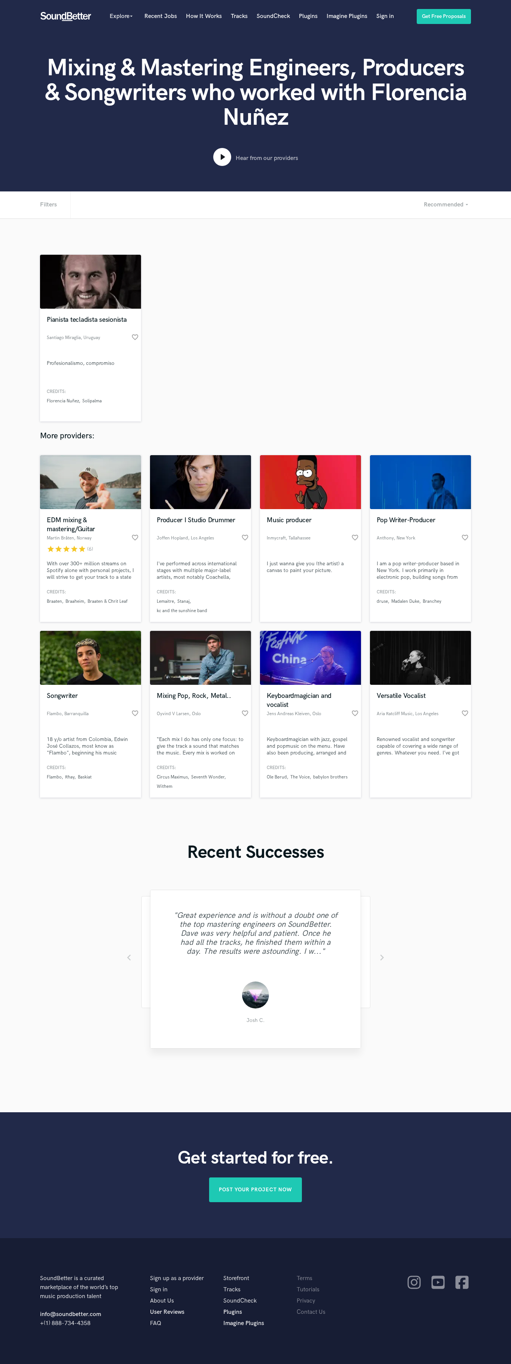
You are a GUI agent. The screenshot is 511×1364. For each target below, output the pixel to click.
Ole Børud (277, 777)
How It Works (204, 16)
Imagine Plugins (347, 16)
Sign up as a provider (177, 1278)
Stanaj (183, 601)
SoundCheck (273, 16)
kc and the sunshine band (182, 611)
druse (382, 601)
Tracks (239, 16)
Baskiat (85, 777)
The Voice (300, 777)
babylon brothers (330, 777)
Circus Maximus (172, 777)
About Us (162, 1300)
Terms (304, 1278)
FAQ (155, 1323)
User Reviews (167, 1312)
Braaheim (74, 601)
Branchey (432, 601)
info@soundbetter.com (70, 1314)
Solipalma (92, 401)
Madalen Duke (405, 601)
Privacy (306, 1300)
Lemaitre (165, 601)
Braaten (54, 601)
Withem (164, 786)
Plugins (308, 16)
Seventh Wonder (207, 777)
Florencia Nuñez (63, 401)
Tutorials (308, 1289)
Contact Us (311, 1312)
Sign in (385, 16)
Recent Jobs (160, 16)
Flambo (54, 777)
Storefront (236, 1278)
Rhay (69, 777)
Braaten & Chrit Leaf (108, 601)
